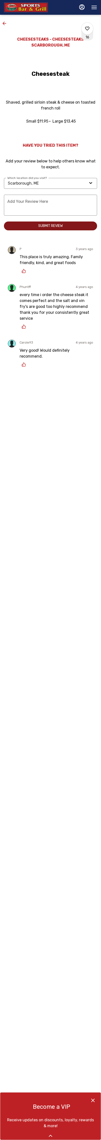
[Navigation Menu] (94, 7)
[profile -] (82, 7)
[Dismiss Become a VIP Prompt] (93, 1100)
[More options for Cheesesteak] (87, 28)
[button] (6, 23)
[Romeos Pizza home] (26, 7)
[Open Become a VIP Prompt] (50, 1136)
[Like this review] (25, 271)
